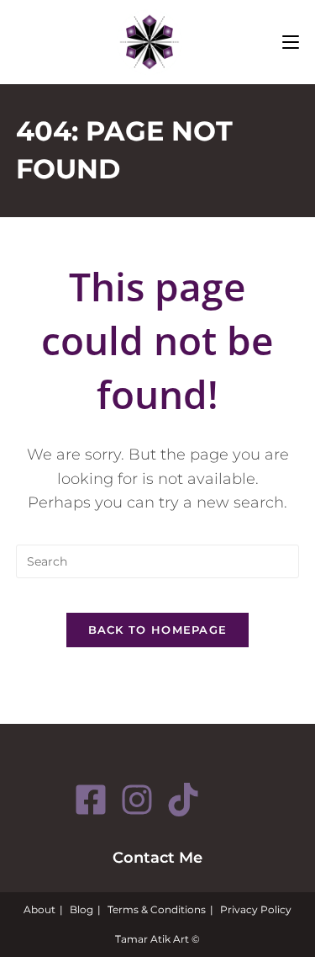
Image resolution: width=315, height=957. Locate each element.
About (39, 909)
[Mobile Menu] (290, 42)
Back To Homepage (158, 629)
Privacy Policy (255, 909)
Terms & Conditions (157, 909)
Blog (81, 909)
